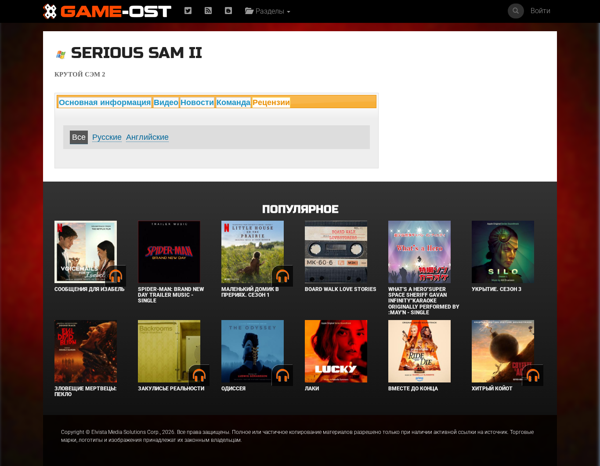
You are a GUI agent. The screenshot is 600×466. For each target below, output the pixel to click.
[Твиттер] (188, 11)
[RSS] (208, 11)
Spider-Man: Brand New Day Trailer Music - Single (171, 295)
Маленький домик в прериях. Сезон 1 (250, 292)
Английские (147, 137)
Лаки (312, 389)
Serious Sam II (136, 53)
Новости (197, 102)
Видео (166, 102)
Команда (233, 102)
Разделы (269, 11)
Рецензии (271, 102)
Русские (107, 137)
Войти (540, 11)
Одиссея (233, 389)
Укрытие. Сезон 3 (496, 289)
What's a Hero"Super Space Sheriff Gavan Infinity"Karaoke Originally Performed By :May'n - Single (423, 301)
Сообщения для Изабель (89, 289)
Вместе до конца (413, 389)
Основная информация (105, 102)
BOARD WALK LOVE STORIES (340, 289)
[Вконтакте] (228, 11)
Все (79, 137)
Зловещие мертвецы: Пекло (85, 391)
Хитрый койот (492, 389)
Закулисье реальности (171, 389)
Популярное (300, 209)
